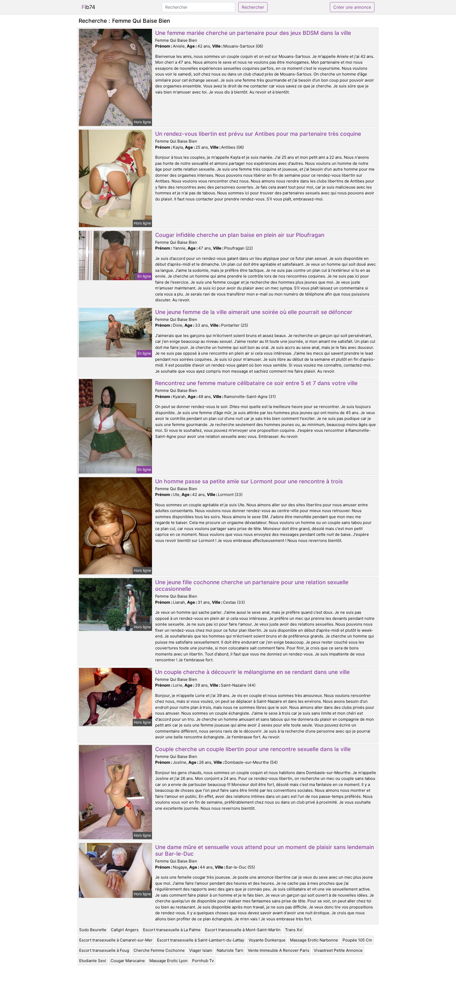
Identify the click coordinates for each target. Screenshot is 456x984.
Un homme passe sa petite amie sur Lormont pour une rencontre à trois (249, 481)
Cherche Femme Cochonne (159, 950)
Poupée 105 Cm (357, 940)
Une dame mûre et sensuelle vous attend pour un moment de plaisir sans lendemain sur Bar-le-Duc (264, 850)
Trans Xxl (293, 929)
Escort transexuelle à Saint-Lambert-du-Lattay (200, 940)
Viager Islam (200, 950)
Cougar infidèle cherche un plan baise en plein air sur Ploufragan (239, 235)
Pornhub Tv (203, 960)
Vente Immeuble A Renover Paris (278, 950)
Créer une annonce (352, 7)
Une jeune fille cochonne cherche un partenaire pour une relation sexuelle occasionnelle (251, 585)
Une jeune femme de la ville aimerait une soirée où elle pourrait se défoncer (253, 312)
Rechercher (253, 7)
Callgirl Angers (125, 929)
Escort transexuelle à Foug (104, 950)
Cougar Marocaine (128, 960)
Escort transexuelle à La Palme (172, 929)
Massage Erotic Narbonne (314, 940)
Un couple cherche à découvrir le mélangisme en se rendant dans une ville (252, 672)
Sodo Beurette (92, 929)
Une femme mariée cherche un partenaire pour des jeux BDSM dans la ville (253, 33)
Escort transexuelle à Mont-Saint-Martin (243, 929)
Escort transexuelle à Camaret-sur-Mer (116, 940)
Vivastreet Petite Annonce (338, 950)
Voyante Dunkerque (267, 940)
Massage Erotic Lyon (168, 960)
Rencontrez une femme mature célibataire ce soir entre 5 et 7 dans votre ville (256, 383)
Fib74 (88, 7)
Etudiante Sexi (92, 960)
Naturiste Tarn (230, 950)
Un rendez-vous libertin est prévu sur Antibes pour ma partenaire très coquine (258, 133)
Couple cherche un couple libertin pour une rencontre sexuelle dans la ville (253, 749)
